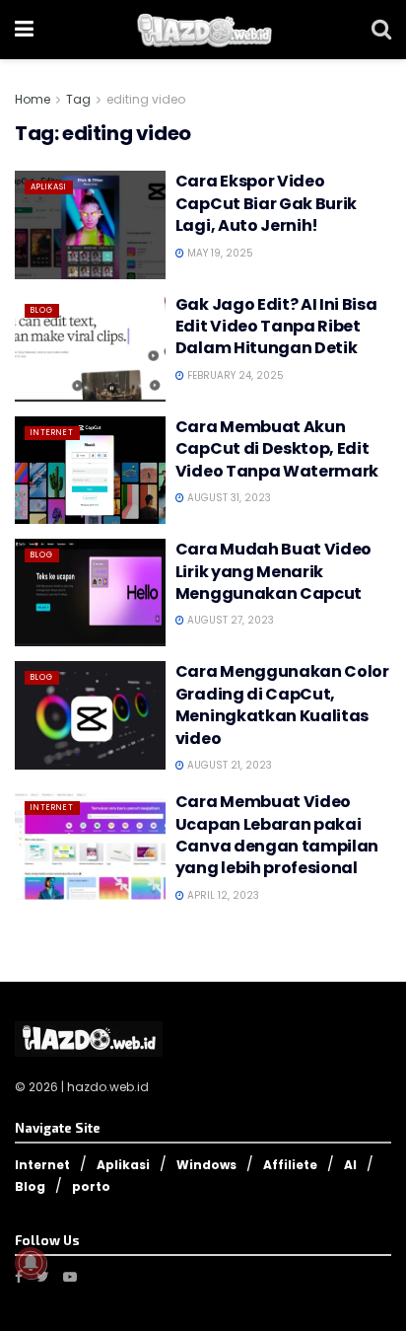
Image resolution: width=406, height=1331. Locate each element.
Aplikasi (49, 187)
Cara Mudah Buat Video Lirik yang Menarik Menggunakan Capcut (273, 571)
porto (91, 1186)
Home (32, 99)
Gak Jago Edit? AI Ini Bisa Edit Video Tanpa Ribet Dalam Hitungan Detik (276, 326)
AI (350, 1164)
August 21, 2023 (228, 765)
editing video (145, 99)
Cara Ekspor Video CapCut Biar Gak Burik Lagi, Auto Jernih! (266, 203)
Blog (42, 310)
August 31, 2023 (227, 497)
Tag (78, 99)
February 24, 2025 (234, 375)
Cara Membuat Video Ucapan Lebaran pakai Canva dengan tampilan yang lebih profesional (276, 834)
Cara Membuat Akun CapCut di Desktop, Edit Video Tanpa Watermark (276, 448)
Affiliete (290, 1164)
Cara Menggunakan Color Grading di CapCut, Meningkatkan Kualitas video (282, 704)
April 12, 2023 (221, 895)
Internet (52, 432)
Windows (206, 1164)
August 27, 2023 (229, 620)
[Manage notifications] (30, 1263)
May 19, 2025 (218, 253)
